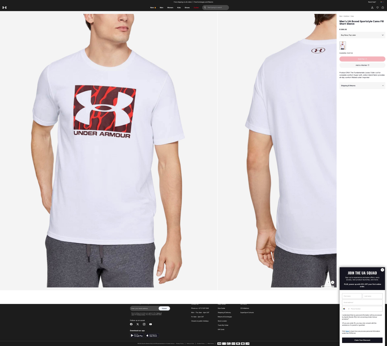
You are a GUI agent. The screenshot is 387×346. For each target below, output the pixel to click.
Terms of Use (190, 343)
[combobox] (346, 308)
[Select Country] (382, 2)
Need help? (372, 2)
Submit (164, 308)
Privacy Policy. (141, 314)
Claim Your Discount (362, 340)
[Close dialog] (382, 270)
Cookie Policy (201, 343)
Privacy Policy (180, 343)
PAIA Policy (211, 343)
